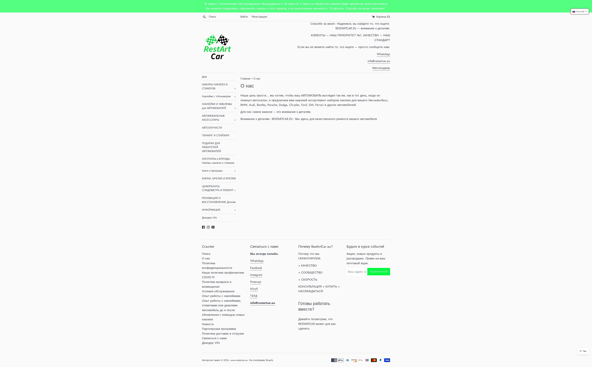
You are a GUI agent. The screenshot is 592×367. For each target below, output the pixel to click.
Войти (244, 17)
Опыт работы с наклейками (221, 296)
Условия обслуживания (218, 291)
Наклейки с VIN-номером (219, 96)
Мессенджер (381, 68)
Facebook (256, 268)
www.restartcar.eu (239, 360)
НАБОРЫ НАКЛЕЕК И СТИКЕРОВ (219, 86)
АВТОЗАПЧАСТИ (212, 127)
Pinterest (255, 282)
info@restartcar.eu (379, 61)
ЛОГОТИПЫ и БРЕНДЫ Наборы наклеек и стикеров (218, 161)
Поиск (206, 254)
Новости (208, 324)
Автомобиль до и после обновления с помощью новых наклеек (223, 315)
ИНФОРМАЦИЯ (219, 210)
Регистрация (259, 17)
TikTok (253, 296)
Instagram (256, 275)
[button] (580, 11)
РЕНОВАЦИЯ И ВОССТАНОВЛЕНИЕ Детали (219, 200)
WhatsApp (383, 54)
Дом (204, 77)
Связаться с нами (214, 338)
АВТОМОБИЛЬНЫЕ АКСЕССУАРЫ (219, 118)
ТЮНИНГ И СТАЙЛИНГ (216, 135)
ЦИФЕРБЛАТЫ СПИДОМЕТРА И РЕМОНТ (219, 188)
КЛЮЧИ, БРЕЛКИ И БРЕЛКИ (219, 178)
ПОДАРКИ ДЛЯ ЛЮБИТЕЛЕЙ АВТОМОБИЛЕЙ (211, 147)
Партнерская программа (219, 329)
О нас (206, 258)
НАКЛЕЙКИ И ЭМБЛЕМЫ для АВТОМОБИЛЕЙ (219, 106)
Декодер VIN (209, 217)
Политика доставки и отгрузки (223, 334)
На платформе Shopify (261, 360)
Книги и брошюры (219, 171)
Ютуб (254, 289)
